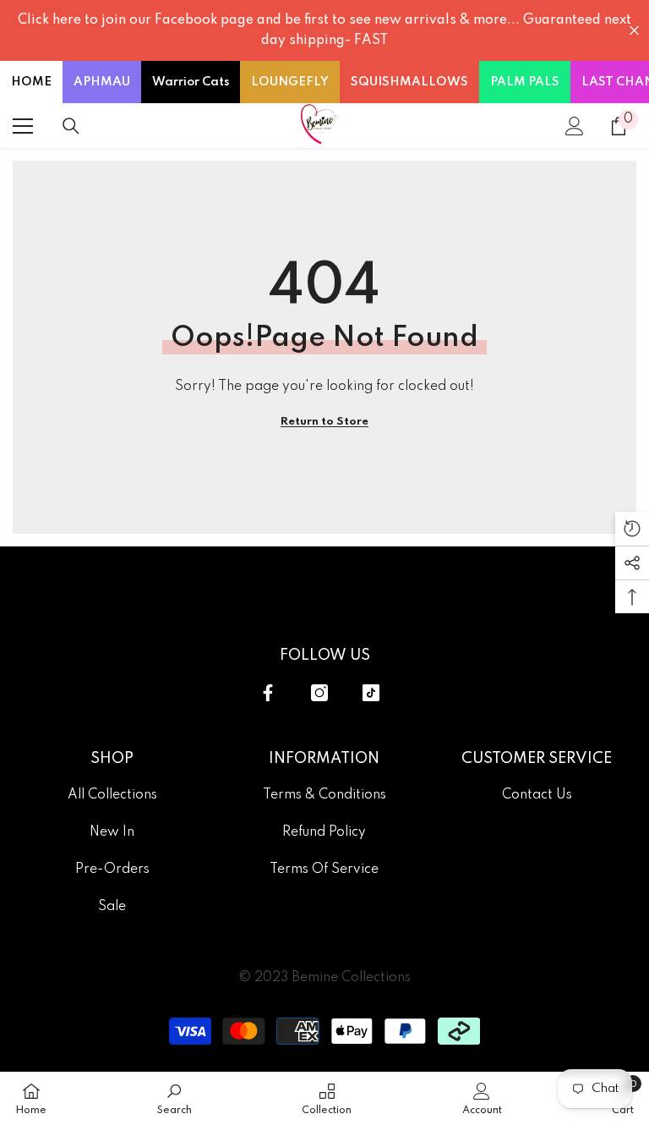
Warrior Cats (190, 82)
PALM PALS (524, 82)
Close (634, 31)
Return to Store (324, 421)
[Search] (71, 126)
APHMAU (102, 82)
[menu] (23, 126)
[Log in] (574, 126)
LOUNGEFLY (290, 82)
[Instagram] (319, 692)
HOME (31, 82)
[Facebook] (267, 692)
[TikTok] (371, 692)
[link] (174, 1098)
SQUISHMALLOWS (409, 82)
